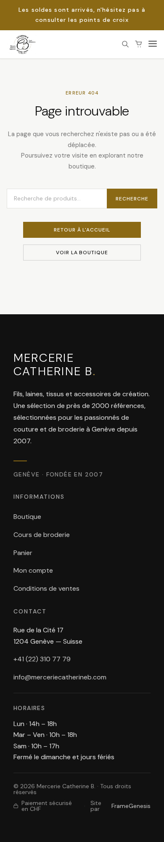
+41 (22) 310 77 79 (42, 659)
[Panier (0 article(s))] (139, 44)
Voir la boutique (82, 252)
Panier (22, 552)
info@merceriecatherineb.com (59, 677)
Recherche (132, 198)
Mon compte (33, 570)
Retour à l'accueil (82, 229)
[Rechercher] (125, 44)
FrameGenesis (131, 806)
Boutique (27, 516)
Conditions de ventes (46, 588)
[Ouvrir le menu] (152, 44)
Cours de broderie (41, 534)
